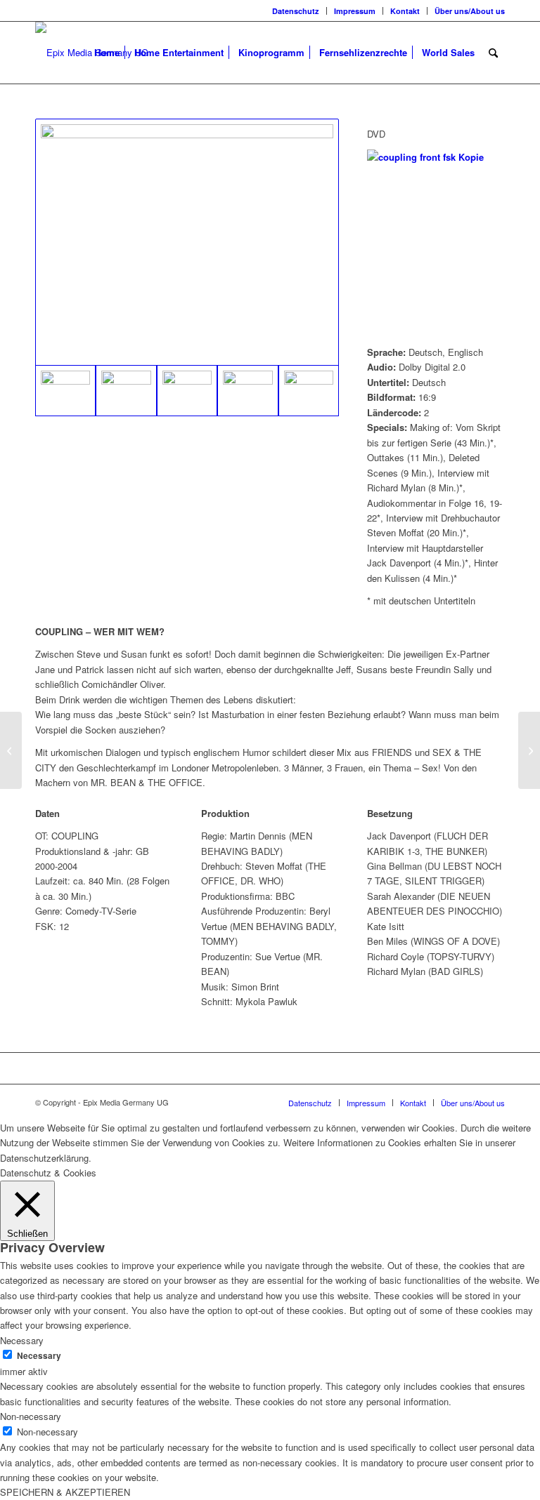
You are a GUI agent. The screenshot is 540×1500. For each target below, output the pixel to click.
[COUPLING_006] (187, 390)
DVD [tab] (376, 133)
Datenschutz (295, 11)
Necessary (39, 1356)
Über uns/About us (470, 11)
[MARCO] (529, 750)
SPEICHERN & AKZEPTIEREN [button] (65, 1492)
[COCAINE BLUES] (11, 750)
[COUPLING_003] (187, 242)
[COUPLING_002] (308, 390)
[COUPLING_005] (126, 390)
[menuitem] (296, 11)
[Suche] (493, 53)
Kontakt (405, 11)
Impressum (354, 11)
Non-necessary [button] (30, 1416)
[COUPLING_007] (247, 390)
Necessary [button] (22, 1340)
